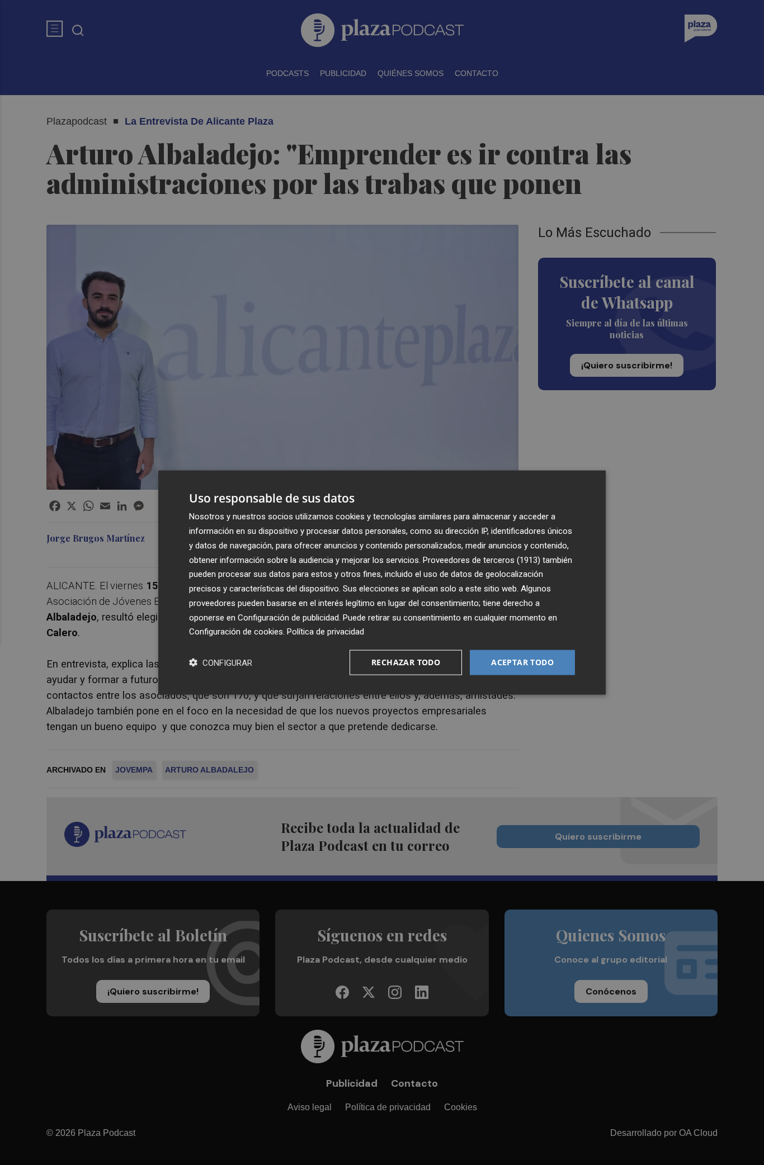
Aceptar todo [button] (522, 662)
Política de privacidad (325, 632)
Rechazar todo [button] (405, 662)
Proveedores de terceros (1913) (481, 560)
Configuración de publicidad (288, 617)
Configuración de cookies (236, 632)
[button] (220, 662)
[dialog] (382, 583)
